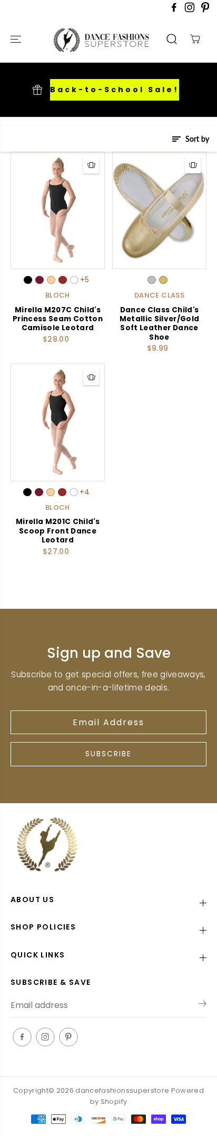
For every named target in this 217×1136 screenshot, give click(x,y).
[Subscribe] (202, 1005)
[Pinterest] (205, 10)
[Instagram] (189, 10)
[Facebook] (173, 10)
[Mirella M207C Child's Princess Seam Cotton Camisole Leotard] (57, 210)
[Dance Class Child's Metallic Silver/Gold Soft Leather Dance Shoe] (159, 210)
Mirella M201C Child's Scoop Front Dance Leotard (58, 531)
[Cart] (194, 39)
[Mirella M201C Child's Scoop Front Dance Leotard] (57, 422)
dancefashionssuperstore (122, 1090)
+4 (85, 492)
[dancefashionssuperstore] (85, 39)
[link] (108, 845)
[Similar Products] (91, 165)
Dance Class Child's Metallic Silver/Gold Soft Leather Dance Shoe (160, 323)
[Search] (171, 39)
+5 (85, 280)
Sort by (196, 138)
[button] (17, 39)
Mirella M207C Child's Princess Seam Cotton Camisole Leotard (58, 319)
